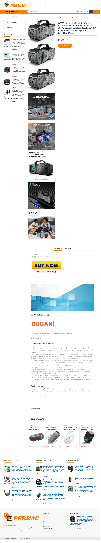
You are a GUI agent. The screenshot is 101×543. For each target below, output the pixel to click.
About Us (56, 5)
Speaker (14, 17)
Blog (50, 5)
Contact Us (65, 5)
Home (39, 5)
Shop (44, 5)
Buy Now (66, 45)
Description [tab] (58, 248)
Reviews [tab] (68, 248)
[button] (53, 22)
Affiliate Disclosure (75, 5)
